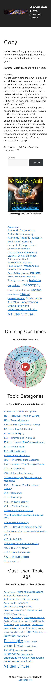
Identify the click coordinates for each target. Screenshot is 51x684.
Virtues (27, 314)
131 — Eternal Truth (14, 446)
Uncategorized (11, 561)
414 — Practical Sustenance (18, 510)
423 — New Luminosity (16, 522)
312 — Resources (13, 493)
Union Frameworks (18, 305)
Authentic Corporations (21, 230)
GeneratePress (26, 680)
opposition (14, 285)
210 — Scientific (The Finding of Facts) (24, 464)
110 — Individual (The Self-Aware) (22, 416)
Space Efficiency (13, 294)
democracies (15, 252)
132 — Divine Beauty (15, 451)
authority (37, 237)
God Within (13, 269)
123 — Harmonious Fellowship (20, 438)
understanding (29, 302)
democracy (30, 252)
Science (25, 290)
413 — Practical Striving (16, 506)
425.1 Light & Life (13, 539)
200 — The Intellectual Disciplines (21, 460)
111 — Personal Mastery (16, 420)
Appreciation (13, 227)
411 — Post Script (13, 497)
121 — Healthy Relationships (19, 429)
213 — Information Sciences (18, 473)
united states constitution (22, 309)
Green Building (14, 273)
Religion (17, 290)
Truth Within (13, 302)
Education (12, 256)
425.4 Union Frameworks (17, 552)
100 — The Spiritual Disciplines (20, 411)
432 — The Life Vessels (16, 556)
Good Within (25, 269)
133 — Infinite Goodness (17, 455)
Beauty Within (14, 241)
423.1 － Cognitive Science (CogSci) (23, 527)
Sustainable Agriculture (16, 299)
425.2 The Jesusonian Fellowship (21, 543)
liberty (11, 280)
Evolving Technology (17, 262)
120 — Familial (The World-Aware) (22, 424)
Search (11, 157)
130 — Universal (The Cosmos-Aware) (24, 442)
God (37, 266)
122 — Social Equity (14, 433)
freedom (29, 265)
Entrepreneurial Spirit (18, 259)
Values (14, 314)
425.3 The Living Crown (16, 548)
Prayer (10, 290)
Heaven (25, 273)
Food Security (15, 266)
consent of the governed (22, 245)
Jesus (10, 276)
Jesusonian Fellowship (25, 276)
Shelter (36, 289)
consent (27, 241)
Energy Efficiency (27, 255)
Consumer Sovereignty (19, 248)
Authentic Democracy (20, 234)
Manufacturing (22, 281)
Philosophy (31, 285)
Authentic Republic (19, 237)
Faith (30, 262)
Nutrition (35, 280)
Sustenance (34, 298)
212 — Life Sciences (14, 468)
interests (35, 272)
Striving (25, 294)
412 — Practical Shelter (16, 501)
